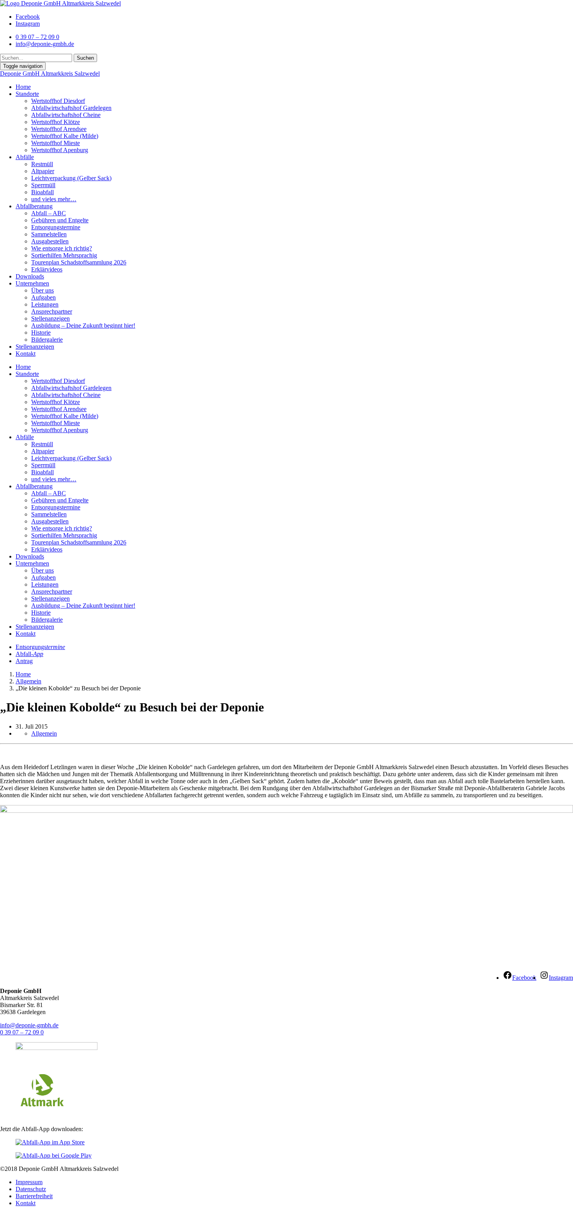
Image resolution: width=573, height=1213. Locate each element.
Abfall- (29, 654)
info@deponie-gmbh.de (29, 1025)
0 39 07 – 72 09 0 (22, 1032)
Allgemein (28, 681)
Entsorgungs (40, 647)
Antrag (24, 661)
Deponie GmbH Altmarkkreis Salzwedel (50, 73)
